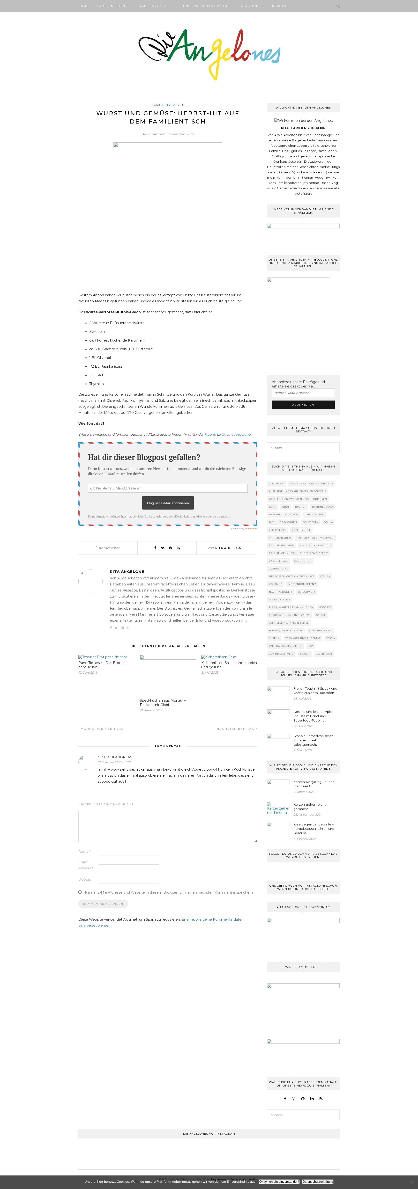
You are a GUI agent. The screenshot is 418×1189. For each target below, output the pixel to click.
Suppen (274, 638)
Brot (285, 506)
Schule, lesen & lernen (286, 630)
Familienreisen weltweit (315, 537)
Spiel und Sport (320, 630)
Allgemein (276, 483)
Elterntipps (277, 530)
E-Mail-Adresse (85, 865)
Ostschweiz (306, 592)
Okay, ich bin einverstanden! (279, 1181)
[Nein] (412, 1182)
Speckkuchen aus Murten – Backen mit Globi (163, 702)
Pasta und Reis (279, 599)
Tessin (331, 638)
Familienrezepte (154, 6)
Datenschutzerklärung (318, 1181)
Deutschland (314, 514)
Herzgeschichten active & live (291, 576)
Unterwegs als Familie (205, 6)
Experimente (301, 530)
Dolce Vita (310, 522)
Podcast (280, 6)
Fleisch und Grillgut (315, 545)
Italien (325, 576)
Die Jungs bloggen (283, 522)
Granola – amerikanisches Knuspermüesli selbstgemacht (313, 740)
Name (84, 851)
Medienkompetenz (302, 584)
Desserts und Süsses (284, 514)
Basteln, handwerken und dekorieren (298, 499)
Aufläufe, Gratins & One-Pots (311, 483)
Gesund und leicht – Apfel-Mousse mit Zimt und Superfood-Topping (313, 716)
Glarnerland (279, 568)
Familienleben (111, 6)
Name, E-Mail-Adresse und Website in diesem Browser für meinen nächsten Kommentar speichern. (169, 892)
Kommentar (107, 548)
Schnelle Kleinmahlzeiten (289, 622)
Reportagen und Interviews (290, 615)
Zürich (304, 653)
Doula (328, 522)
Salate (321, 615)
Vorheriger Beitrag (102, 728)
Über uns (250, 6)
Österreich (324, 653)
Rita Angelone (229, 548)
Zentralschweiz (281, 653)
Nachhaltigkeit (280, 592)
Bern (272, 506)
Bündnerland (322, 506)
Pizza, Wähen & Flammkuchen (291, 607)
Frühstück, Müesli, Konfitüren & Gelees (298, 553)
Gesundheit (303, 561)
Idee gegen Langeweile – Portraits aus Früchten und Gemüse (313, 828)
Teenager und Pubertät (303, 638)
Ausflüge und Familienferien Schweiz (298, 491)
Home (83, 6)
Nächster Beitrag (236, 728)
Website (84, 879)
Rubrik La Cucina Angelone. (228, 434)
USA (311, 646)
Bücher (300, 506)
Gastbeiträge (279, 561)
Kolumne (276, 584)
